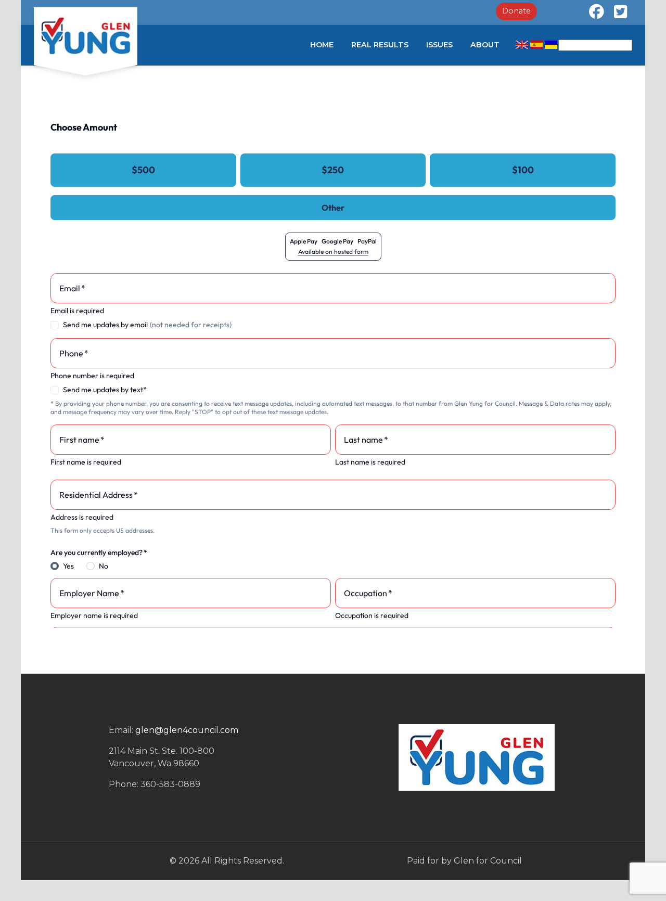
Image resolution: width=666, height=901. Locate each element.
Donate (516, 11)
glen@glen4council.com (186, 730)
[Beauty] (85, 36)
